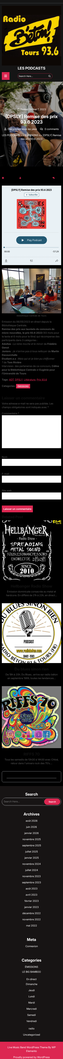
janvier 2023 (31, 907)
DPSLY (19, 379)
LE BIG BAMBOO (31, 971)
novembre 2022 (31, 919)
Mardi (31, 1002)
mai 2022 (31, 925)
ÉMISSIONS (31, 135)
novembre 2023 (31, 876)
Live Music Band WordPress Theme (27, 1047)
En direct (31, 979)
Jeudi (31, 990)
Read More (30, 550)
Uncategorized (31, 1034)
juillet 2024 (31, 870)
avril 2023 (31, 894)
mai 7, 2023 (11, 177)
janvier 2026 (31, 833)
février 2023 (31, 900)
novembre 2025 (31, 839)
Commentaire (10, 413)
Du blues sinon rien (32, 669)
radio (32, 1028)
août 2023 (31, 888)
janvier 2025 (31, 857)
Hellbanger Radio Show (31, 586)
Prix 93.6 (42, 379)
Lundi (31, 996)
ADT (11, 379)
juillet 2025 (31, 851)
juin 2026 (31, 826)
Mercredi (31, 1008)
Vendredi (31, 1021)
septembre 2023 (31, 882)
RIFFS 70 (32, 754)
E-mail (5, 473)
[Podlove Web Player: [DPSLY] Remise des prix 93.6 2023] (31, 225)
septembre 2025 (31, 845)
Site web (7, 490)
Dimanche (31, 984)
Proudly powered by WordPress (31, 1057)
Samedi (31, 1014)
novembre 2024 (31, 863)
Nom (4, 457)
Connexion (31, 946)
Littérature (29, 379)
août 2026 (31, 820)
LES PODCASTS (31, 68)
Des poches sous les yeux (37, 177)
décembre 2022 (31, 913)
